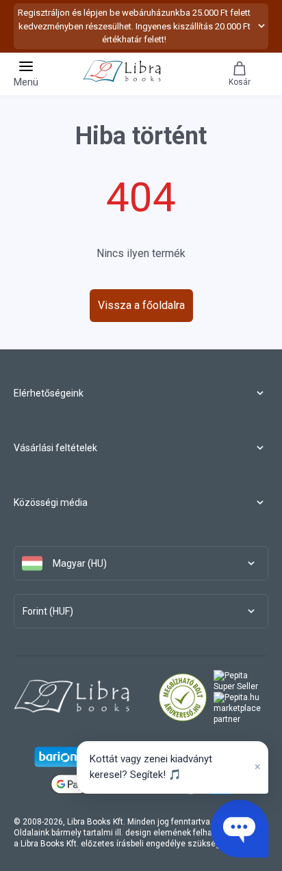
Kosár (240, 82)
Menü (26, 82)
